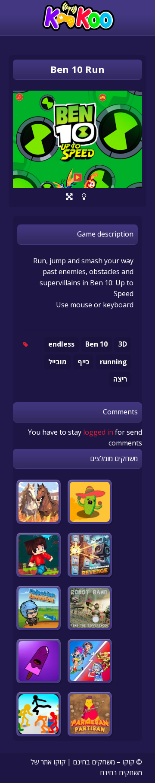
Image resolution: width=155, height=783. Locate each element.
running (113, 361)
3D (122, 344)
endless (61, 344)
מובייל (57, 361)
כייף (83, 361)
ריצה (120, 379)
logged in (98, 432)
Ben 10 (96, 344)
